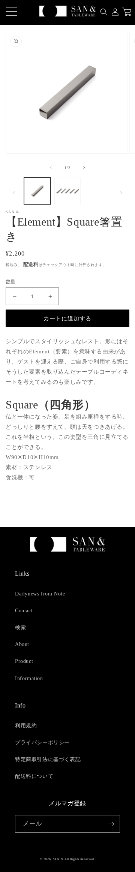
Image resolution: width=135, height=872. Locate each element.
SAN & (58, 859)
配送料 (31, 264)
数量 (11, 281)
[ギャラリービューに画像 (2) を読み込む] (67, 191)
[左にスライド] (51, 167)
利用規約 (26, 725)
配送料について (34, 776)
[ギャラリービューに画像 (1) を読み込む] (37, 191)
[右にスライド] (84, 167)
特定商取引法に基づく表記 (48, 759)
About (22, 644)
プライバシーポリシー (42, 742)
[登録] (111, 824)
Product (24, 661)
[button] (104, 12)
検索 (20, 627)
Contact (24, 610)
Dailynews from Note (40, 594)
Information (29, 678)
